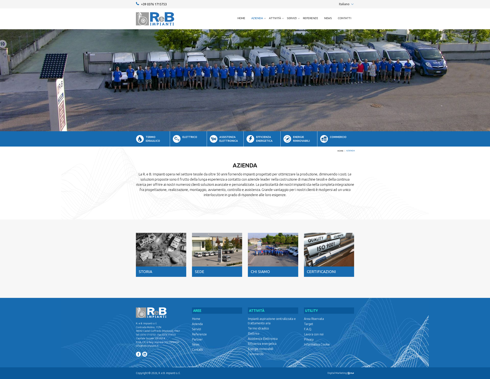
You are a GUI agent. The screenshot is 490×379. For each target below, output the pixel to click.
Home (241, 18)
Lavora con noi (313, 334)
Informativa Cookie (317, 344)
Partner (197, 339)
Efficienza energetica (262, 343)
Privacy (309, 339)
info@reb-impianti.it (147, 345)
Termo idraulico (258, 328)
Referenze (310, 18)
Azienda (257, 18)
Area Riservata (314, 318)
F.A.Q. (308, 329)
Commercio (256, 354)
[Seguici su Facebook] (139, 354)
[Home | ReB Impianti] (155, 18)
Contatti (344, 18)
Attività (275, 18)
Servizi (292, 18)
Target (308, 324)
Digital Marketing (337, 373)
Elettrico (253, 333)
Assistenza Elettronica (263, 338)
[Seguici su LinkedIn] (145, 354)
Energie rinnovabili (260, 348)
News (328, 18)
